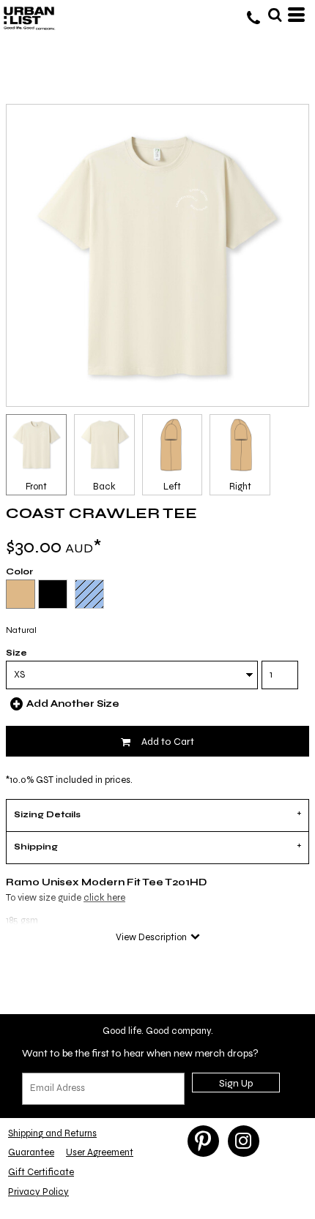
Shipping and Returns (52, 1133)
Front (36, 486)
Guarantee (31, 1152)
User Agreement (99, 1152)
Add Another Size (72, 704)
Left (172, 486)
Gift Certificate (41, 1172)
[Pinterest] (203, 1141)
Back (104, 486)
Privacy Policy (38, 1192)
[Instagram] (243, 1141)
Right (240, 486)
